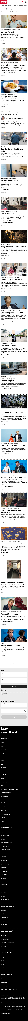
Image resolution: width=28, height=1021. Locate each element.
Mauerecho (4, 871)
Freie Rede (4, 874)
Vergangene (4, 921)
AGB (8, 1010)
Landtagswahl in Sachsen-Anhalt (9, 789)
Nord (2, 764)
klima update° (4, 867)
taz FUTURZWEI (5, 939)
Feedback (3, 979)
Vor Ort (3, 914)
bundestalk (4, 860)
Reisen (2, 957)
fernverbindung (5, 864)
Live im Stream (5, 917)
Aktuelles (3, 807)
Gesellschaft (4, 750)
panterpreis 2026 (5, 849)
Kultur (2, 753)
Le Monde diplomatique (7, 942)
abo (2, 832)
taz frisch (3, 892)
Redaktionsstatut (11, 1003)
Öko (2, 746)
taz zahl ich (4, 839)
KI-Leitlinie (10, 1006)
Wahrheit (3, 767)
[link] (2, 6)
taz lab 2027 (4, 924)
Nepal (2, 778)
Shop (2, 964)
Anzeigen (3, 968)
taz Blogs (3, 935)
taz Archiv (3, 946)
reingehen (3, 878)
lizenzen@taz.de (21, 998)
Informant (16, 1006)
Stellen (3, 817)
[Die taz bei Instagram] (16, 733)
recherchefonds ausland (7, 842)
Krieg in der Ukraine (6, 792)
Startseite (3, 8)
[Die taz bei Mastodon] (10, 733)
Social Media (4, 782)
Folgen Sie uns (4, 732)
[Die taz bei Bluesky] (13, 733)
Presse (3, 821)
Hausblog (3, 810)
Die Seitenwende (5, 814)
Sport (2, 757)
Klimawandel (4, 796)
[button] (26, 2)
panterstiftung (5, 846)
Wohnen (3, 785)
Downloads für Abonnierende (9, 989)
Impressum (4, 1010)
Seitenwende (14, 1010)
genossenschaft (5, 835)
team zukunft (4, 889)
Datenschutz (22, 1006)
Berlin (2, 760)
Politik (2, 743)
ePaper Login (4, 986)
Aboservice (4, 982)
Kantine (3, 961)
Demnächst (4, 910)
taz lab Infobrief (5, 899)
